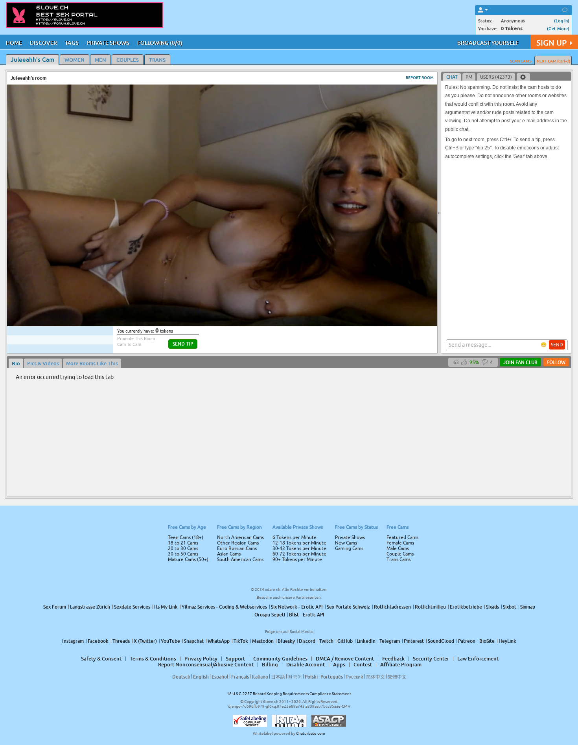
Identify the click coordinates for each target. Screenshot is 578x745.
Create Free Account (289, 427)
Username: (230, 345)
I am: (236, 375)
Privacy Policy (305, 404)
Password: (230, 361)
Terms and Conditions (314, 393)
